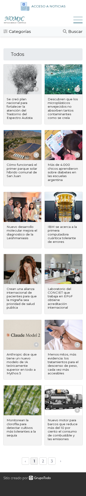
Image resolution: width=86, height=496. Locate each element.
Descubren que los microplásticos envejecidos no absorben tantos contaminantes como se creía (63, 108)
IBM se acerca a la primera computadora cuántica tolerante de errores (62, 234)
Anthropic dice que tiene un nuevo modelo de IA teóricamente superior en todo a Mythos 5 (22, 364)
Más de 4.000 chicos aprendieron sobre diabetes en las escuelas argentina (63, 172)
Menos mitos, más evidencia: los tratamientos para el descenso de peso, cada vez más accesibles (63, 364)
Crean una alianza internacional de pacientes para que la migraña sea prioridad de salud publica (22, 298)
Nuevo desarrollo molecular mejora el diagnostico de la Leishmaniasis (22, 232)
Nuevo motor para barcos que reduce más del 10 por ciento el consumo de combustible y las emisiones (63, 429)
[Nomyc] (38, 20)
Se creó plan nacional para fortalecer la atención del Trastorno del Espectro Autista (20, 108)
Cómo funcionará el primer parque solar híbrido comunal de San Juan (22, 170)
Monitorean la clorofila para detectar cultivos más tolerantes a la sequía (21, 427)
